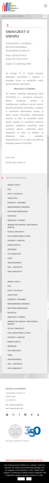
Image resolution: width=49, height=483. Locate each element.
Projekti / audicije (16, 241)
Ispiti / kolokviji (15, 194)
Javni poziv (13, 198)
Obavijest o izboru (16, 220)
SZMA (10, 258)
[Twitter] (32, 414)
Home (4, 16)
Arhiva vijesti (14, 185)
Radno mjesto (14, 245)
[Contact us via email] (8, 414)
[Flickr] (25, 414)
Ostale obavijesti (16, 232)
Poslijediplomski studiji (19, 236)
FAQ (9, 189)
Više (29, 479)
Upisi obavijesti (15, 272)
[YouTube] (38, 414)
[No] (46, 472)
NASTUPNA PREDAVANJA (18, 211)
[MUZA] (10, 5)
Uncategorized (14, 263)
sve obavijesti (14, 254)
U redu (21, 479)
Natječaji (12, 216)
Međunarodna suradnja (19, 207)
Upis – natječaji (15, 267)
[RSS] (13, 414)
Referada (12, 249)
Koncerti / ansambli (17, 203)
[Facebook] (19, 414)
